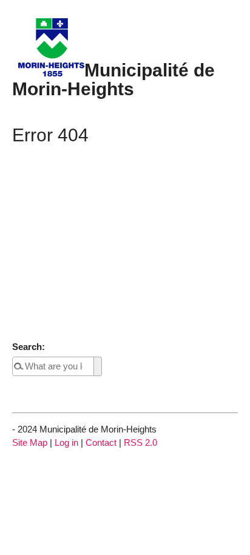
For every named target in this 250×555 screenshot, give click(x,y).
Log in (66, 442)
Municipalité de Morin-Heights (113, 78)
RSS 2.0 (140, 442)
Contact (101, 442)
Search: (28, 346)
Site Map (29, 442)
